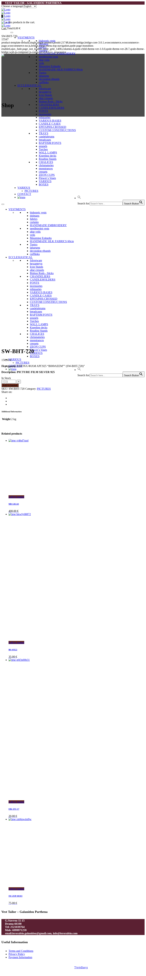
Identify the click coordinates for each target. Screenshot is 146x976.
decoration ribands (49, 79)
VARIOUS (36, 353)
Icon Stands (45, 95)
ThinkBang (81, 967)
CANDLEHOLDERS (51, 107)
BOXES (35, 356)
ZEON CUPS (38, 346)
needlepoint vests (48, 56)
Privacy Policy (17, 954)
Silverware (45, 88)
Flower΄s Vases (38, 349)
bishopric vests (47, 40)
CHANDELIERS (49, 104)
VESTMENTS (26, 37)
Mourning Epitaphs (50, 66)
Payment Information (20, 957)
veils (41, 63)
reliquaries (44, 117)
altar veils (44, 59)
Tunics (42, 72)
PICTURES (22, 362)
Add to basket (10, 385)
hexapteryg (45, 91)
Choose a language (12, 6)
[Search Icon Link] (79, 369)
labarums (44, 75)
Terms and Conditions (21, 950)
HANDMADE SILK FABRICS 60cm (61, 69)
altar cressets (46, 98)
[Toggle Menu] (11, 32)
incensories (45, 114)
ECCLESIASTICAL (29, 85)
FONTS (43, 111)
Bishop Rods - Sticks (50, 101)
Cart (4, 28)
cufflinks (44, 82)
